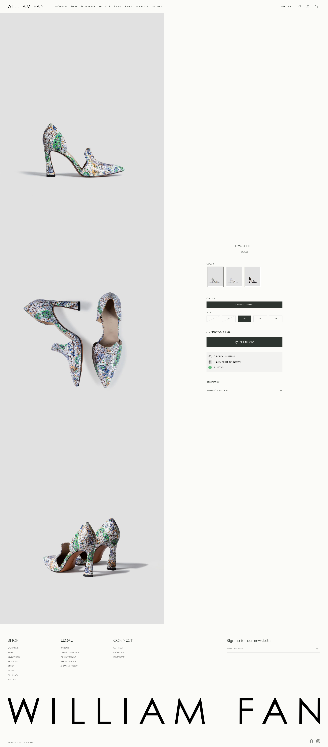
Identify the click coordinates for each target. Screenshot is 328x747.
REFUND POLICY (68, 661)
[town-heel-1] (215, 276)
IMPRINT (65, 648)
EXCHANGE (13, 648)
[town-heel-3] (253, 276)
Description (214, 382)
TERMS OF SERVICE (70, 652)
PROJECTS (12, 661)
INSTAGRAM (119, 657)
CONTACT (118, 648)
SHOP (10, 652)
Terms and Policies (21, 742)
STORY (11, 666)
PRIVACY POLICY (68, 657)
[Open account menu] (308, 6)
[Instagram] (318, 741)
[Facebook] (311, 741)
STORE (11, 670)
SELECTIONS (14, 657)
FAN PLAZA (13, 675)
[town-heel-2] (234, 276)
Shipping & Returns (217, 390)
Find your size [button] (220, 331)
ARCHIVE (12, 680)
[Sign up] (317, 649)
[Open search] (300, 6)
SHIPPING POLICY (69, 666)
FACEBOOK (118, 652)
